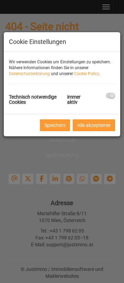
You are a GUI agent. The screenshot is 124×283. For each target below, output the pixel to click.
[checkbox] (110, 96)
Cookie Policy (86, 73)
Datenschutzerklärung (29, 73)
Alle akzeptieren (94, 125)
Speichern (54, 125)
